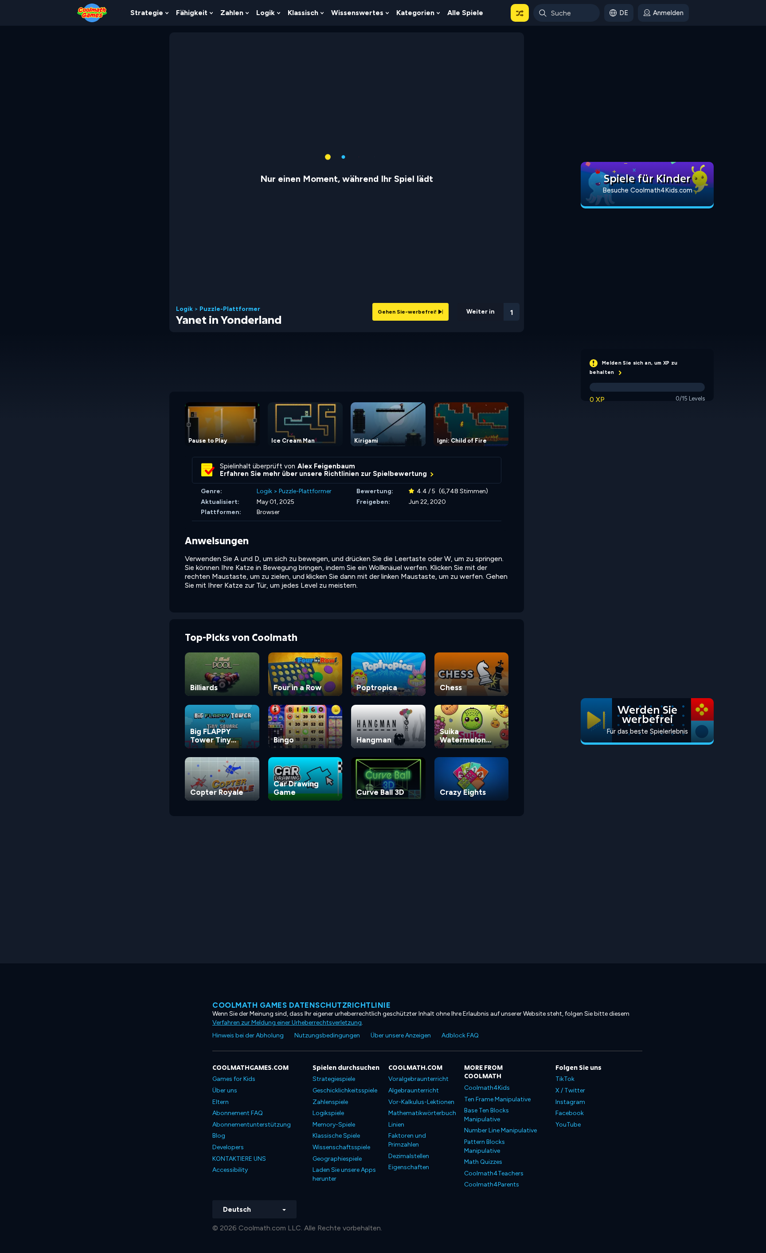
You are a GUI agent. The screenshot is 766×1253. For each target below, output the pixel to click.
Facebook (569, 1113)
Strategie (146, 12)
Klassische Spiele (336, 1135)
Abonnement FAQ (237, 1113)
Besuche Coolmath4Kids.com (647, 190)
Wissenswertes (357, 12)
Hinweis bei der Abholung (248, 1035)
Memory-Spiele (334, 1124)
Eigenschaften (408, 1167)
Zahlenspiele (330, 1102)
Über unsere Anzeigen (401, 1035)
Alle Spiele (465, 12)
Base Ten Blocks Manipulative (486, 1115)
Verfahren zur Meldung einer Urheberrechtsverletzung (287, 1022)
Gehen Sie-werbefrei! (408, 312)
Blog (218, 1135)
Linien (396, 1124)
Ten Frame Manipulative (497, 1099)
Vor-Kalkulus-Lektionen (421, 1102)
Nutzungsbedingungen (327, 1035)
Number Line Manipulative (500, 1130)
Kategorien (415, 12)
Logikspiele (328, 1113)
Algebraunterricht (413, 1090)
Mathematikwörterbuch (422, 1113)
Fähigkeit (191, 12)
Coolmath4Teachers (494, 1173)
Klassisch (303, 12)
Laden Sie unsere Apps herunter (344, 1174)
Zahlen (231, 12)
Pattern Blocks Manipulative (484, 1146)
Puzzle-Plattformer (229, 309)
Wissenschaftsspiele (341, 1147)
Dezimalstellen (408, 1156)
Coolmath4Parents (491, 1184)
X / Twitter (570, 1090)
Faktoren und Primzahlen (407, 1140)
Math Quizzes (483, 1162)
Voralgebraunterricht (418, 1079)
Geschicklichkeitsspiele (345, 1090)
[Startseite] (92, 12)
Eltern (220, 1102)
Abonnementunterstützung (251, 1124)
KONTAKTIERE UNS (239, 1159)
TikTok (564, 1079)
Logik (265, 12)
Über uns (224, 1090)
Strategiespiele (334, 1079)
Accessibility (230, 1170)
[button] (520, 13)
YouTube (568, 1124)
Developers (228, 1147)
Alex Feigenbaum (326, 466)
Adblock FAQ (460, 1035)
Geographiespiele (337, 1159)
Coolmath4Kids (487, 1088)
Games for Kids (233, 1079)
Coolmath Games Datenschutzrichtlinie (301, 1005)
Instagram (570, 1102)
